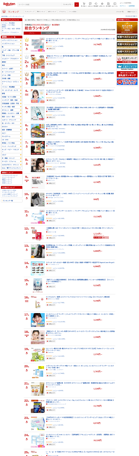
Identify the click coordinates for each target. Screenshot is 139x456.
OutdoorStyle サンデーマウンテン (56, 249)
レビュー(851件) (58, 425)
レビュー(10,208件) (59, 253)
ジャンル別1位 (72, 11)
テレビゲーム (6, 136)
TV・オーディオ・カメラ (10, 90)
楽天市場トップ (6, 16)
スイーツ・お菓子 (7, 68)
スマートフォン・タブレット (10, 82)
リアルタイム (62, 11)
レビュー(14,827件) (59, 98)
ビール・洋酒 (6, 75)
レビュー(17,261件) (59, 115)
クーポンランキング (8, 192)
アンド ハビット (52, 386)
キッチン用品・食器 (8, 107)
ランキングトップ (29, 11)
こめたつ (50, 77)
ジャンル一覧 (119, 11)
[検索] (76, 4)
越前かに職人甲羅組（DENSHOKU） (57, 128)
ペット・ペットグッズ (9, 146)
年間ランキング (7, 183)
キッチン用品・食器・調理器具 (11, 29)
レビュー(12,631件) (59, 322)
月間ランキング (7, 181)
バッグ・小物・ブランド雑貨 (10, 51)
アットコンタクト (52, 318)
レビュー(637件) (58, 81)
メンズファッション (8, 43)
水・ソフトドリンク (8, 72)
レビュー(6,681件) (58, 149)
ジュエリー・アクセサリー (10, 32)
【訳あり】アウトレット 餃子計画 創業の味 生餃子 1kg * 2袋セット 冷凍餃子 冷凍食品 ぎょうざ (79, 56)
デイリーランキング (8, 177)
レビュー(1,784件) (58, 373)
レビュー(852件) (58, 442)
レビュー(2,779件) (58, 302)
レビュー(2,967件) (58, 268)
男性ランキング (41, 11)
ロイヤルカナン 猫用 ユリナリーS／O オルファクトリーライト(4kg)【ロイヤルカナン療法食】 (78, 297)
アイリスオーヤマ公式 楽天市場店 (56, 145)
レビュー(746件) (58, 46)
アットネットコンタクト (54, 421)
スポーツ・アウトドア (9, 120)
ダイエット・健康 (7, 110)
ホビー (4, 133)
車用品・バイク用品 (8, 25)
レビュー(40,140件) (59, 339)
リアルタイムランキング (10, 175)
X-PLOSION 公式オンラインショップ (57, 404)
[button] (90, 4)
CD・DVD (5, 140)
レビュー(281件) (58, 390)
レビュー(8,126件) (58, 218)
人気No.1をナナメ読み (9, 190)
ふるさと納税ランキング (10, 194)
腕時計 (4, 27)
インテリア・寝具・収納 (9, 100)
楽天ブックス (51, 180)
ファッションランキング (10, 196)
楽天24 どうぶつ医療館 (53, 298)
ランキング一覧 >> (131, 16)
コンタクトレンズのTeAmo (54, 94)
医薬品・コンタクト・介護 (10, 113)
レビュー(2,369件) (58, 408)
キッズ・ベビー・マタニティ (10, 150)
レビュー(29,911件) (59, 167)
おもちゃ (5, 126)
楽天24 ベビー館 (52, 232)
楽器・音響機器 (7, 130)
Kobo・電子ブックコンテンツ (11, 168)
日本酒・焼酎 (6, 78)
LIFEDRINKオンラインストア (55, 111)
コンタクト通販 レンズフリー (55, 369)
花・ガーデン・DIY (8, 123)
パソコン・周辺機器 (8, 23)
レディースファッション (9, 40)
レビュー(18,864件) (59, 132)
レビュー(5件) (57, 61)
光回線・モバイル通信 (9, 97)
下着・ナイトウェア (8, 55)
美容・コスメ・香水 (8, 116)
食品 (3, 65)
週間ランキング (7, 179)
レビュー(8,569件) (58, 235)
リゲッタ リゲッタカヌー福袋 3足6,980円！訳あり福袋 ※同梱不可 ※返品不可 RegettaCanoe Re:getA (80, 262)
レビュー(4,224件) (58, 356)
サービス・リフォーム (9, 161)
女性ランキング (52, 11)
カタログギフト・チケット (10, 165)
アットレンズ (51, 42)
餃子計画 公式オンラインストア (56, 57)
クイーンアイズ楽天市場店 (54, 335)
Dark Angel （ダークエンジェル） (56, 197)
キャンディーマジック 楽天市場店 (56, 163)
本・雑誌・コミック (8, 158)
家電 (3, 93)
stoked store (50, 352)
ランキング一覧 (8, 200)
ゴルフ (4, 155)
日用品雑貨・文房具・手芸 (10, 103)
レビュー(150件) (58, 201)
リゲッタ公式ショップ (53, 264)
